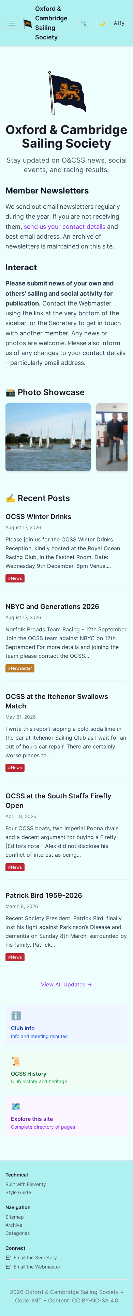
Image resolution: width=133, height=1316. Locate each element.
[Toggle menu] (11, 23)
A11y (119, 23)
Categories (17, 1233)
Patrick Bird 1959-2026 (43, 895)
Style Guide (18, 1192)
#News (15, 578)
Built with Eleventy (25, 1184)
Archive (13, 1225)
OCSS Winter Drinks (38, 517)
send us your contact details (64, 226)
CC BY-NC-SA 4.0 (95, 1300)
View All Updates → (66, 984)
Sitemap (14, 1217)
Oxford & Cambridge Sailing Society (51, 23)
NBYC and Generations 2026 (52, 607)
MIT (37, 1300)
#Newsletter (20, 668)
